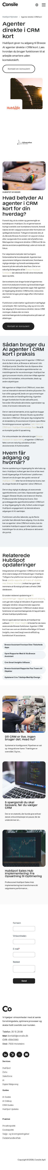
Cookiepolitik (8, 1130)
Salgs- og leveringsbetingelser (15, 1134)
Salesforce (7, 1076)
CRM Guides (8, 1105)
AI (3, 1080)
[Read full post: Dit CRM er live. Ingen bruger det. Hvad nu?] (24, 714)
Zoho (4, 1072)
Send (24, 981)
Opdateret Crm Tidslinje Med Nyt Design (22, 677)
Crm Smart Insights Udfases (17, 662)
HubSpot (6, 1068)
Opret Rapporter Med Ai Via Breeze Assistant (20, 654)
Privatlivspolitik (8, 1126)
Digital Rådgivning (10, 1084)
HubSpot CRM (8, 480)
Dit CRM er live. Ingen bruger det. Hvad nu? (20, 738)
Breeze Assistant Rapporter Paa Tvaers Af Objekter (23, 669)
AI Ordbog (6, 1101)
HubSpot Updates (10, 1109)
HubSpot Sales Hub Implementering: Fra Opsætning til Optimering (23, 873)
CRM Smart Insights (18, 623)
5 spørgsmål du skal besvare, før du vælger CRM (21, 804)
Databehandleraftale (11, 1138)
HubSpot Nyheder (10, 17)
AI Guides (6, 1097)
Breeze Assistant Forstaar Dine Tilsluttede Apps (24, 646)
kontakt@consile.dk (18, 1035)
